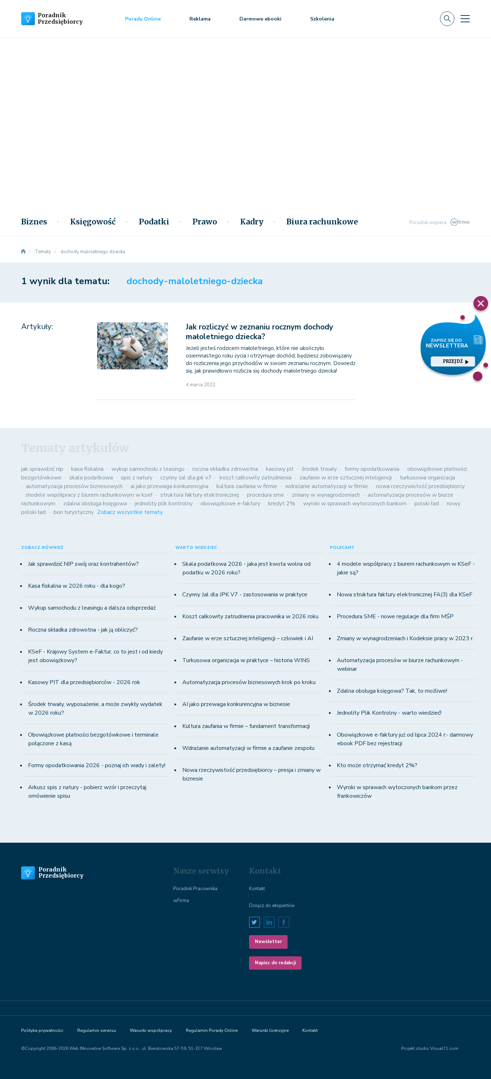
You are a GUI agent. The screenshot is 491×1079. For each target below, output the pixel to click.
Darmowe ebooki (260, 18)
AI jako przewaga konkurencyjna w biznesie (236, 704)
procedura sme (265, 495)
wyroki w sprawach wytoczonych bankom (355, 503)
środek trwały (319, 469)
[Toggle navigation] (465, 18)
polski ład (426, 503)
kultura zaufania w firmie (246, 486)
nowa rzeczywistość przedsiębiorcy (420, 486)
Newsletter (268, 941)
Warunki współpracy (151, 1030)
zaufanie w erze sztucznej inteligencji (345, 478)
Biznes (34, 222)
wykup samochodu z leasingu (147, 469)
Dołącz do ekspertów (272, 905)
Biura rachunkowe (322, 222)
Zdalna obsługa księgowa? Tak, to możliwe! (392, 691)
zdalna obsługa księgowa (95, 503)
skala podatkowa (91, 478)
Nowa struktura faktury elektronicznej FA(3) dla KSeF (404, 594)
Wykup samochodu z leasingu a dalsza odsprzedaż (92, 608)
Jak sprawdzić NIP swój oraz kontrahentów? (83, 564)
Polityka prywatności (42, 1030)
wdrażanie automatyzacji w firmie (326, 486)
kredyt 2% (281, 503)
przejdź (452, 361)
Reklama (200, 18)
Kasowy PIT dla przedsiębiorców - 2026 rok (84, 682)
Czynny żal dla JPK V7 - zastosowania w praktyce (244, 594)
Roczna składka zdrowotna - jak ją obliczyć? (83, 630)
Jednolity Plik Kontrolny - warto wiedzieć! (389, 713)
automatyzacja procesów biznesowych (74, 486)
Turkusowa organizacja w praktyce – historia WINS (246, 660)
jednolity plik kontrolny (164, 503)
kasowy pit (280, 469)
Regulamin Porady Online (212, 1030)
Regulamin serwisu (96, 1030)
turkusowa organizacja (427, 478)
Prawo (204, 222)
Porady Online (143, 18)
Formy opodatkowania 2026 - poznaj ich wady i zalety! (96, 765)
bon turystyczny (74, 512)
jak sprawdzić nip (42, 469)
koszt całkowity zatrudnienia (256, 478)
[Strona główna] (23, 252)
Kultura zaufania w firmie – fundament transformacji (246, 726)
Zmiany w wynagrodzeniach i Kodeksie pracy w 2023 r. (405, 638)
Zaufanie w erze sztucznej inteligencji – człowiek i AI (247, 638)
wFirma (181, 900)
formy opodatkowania (372, 469)
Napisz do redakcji (275, 963)
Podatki (154, 222)
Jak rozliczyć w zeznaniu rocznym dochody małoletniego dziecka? (259, 332)
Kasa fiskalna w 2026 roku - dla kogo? (76, 586)
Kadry (251, 222)
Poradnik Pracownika (195, 888)
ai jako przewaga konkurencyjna (169, 486)
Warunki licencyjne (270, 1030)
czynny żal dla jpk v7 (186, 478)
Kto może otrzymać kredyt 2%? (377, 765)
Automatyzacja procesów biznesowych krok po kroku (249, 682)
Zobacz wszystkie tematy (130, 512)
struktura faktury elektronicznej (199, 495)
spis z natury (136, 478)
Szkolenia (322, 18)
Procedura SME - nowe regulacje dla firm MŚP (395, 616)
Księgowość (93, 222)
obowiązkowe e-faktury (230, 503)
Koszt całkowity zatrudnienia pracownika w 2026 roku (250, 616)
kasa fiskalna (87, 469)
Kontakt (257, 888)
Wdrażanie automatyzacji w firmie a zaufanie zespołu (248, 748)
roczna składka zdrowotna (225, 469)
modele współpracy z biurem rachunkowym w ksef (89, 495)
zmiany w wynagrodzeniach (326, 495)
